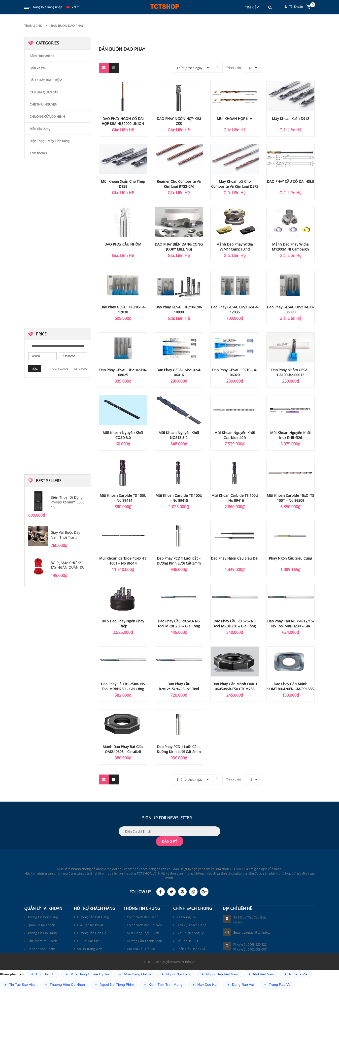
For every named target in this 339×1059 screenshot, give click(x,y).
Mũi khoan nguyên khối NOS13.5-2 (179, 435)
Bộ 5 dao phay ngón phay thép (123, 623)
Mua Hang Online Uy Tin (87, 974)
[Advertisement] (61, 244)
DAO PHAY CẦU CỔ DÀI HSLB (290, 181)
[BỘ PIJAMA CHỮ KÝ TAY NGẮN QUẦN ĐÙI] (38, 566)
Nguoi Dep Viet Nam (220, 974)
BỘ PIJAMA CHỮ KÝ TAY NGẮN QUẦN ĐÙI (68, 565)
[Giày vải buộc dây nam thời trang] (38, 536)
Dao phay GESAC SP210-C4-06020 (234, 372)
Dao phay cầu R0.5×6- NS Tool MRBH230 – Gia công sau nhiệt (234, 626)
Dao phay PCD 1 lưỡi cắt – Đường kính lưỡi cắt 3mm (179, 560)
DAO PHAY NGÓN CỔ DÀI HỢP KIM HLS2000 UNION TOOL (123, 123)
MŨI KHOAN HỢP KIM (235, 118)
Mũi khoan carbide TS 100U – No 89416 (234, 498)
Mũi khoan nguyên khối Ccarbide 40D (234, 435)
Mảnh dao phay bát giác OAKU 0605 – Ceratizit (123, 749)
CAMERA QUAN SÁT (44, 92)
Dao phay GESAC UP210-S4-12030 (123, 309)
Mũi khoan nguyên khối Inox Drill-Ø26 (290, 435)
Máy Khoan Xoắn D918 (290, 118)
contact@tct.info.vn (257, 932)
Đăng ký (38, 7)
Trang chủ (33, 25)
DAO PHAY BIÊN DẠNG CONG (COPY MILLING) (179, 246)
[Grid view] (104, 68)
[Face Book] (160, 891)
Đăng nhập (54, 7)
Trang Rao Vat (277, 985)
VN (73, 6)
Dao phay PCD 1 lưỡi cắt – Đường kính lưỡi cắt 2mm (179, 749)
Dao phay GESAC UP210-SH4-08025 (123, 372)
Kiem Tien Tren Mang (163, 985)
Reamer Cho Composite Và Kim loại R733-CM (179, 184)
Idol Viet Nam (261, 974)
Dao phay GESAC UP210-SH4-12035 (235, 309)
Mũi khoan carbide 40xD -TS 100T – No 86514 (123, 560)
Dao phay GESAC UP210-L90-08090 (290, 309)
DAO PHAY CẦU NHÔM (122, 244)
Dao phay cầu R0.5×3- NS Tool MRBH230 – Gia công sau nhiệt (179, 626)
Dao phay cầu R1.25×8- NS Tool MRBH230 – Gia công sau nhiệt (123, 688)
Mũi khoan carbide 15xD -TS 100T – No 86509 (290, 498)
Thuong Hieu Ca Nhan (65, 985)
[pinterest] (182, 891)
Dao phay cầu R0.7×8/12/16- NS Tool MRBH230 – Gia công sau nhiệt (290, 626)
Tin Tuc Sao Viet (19, 985)
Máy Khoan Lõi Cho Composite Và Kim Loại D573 (234, 184)
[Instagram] (193, 891)
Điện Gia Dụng (40, 128)
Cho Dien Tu (43, 974)
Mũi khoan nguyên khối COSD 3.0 (123, 435)
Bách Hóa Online (42, 55)
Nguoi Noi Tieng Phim (114, 985)
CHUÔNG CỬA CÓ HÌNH (47, 116)
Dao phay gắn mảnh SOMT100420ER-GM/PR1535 (290, 686)
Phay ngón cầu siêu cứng (290, 558)
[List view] (114, 68)
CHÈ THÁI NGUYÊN (43, 104)
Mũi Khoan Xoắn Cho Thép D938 (123, 184)
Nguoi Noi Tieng (176, 974)
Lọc (35, 368)
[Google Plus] (204, 891)
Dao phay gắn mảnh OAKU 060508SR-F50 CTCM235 (234, 686)
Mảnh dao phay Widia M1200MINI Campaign (290, 246)
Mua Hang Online (135, 974)
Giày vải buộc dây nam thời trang (65, 535)
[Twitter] (171, 891)
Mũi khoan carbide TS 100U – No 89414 (123, 498)
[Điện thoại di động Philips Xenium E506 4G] (38, 501)
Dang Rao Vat (240, 985)
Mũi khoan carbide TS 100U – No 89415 (179, 498)
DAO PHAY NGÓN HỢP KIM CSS (179, 121)
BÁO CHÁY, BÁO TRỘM (46, 80)
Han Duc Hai (205, 985)
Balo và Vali (38, 68)
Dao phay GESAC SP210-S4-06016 (179, 372)
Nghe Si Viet (296, 974)
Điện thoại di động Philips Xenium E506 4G (67, 502)
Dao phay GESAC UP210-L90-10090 (178, 309)
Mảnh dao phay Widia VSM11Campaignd (234, 246)
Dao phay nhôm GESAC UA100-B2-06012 (290, 372)
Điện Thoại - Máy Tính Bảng (49, 141)
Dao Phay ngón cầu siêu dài (234, 558)
